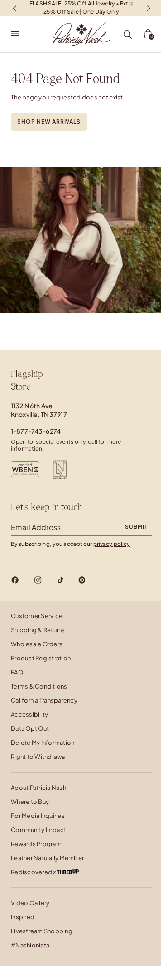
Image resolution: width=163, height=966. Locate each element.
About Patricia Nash (38, 787)
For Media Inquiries (38, 815)
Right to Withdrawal (39, 756)
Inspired (22, 917)
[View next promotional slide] (148, 8)
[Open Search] (127, 35)
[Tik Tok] (60, 580)
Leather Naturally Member (47, 858)
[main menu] (14, 34)
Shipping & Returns (38, 630)
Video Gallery (30, 903)
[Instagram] (38, 580)
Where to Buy (30, 801)
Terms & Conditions (39, 686)
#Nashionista (30, 945)
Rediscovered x (34, 872)
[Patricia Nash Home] (81, 34)
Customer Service (36, 615)
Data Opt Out (30, 728)
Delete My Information (42, 742)
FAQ (17, 672)
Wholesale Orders (36, 644)
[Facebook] (15, 580)
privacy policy (111, 543)
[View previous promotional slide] (14, 8)
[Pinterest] (82, 580)
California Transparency (44, 700)
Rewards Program (36, 843)
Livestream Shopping (41, 931)
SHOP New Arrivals (49, 121)
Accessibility (29, 714)
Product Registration (41, 658)
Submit (136, 526)
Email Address (36, 527)
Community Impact (38, 829)
